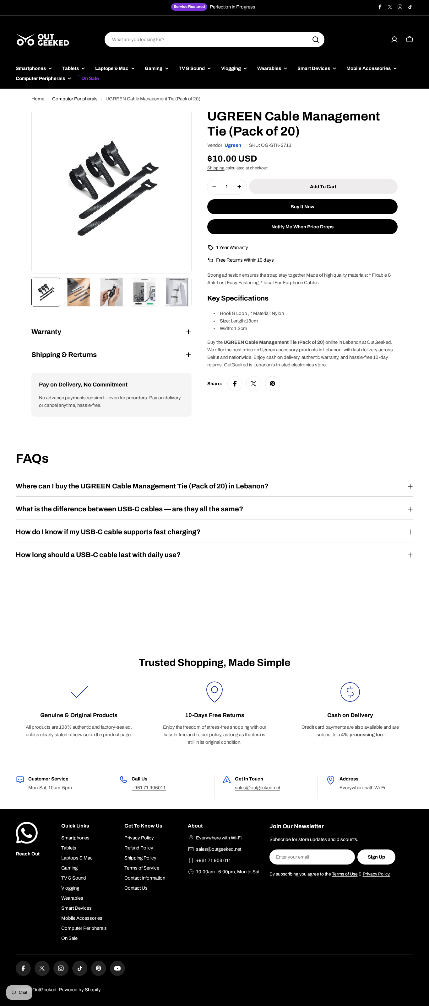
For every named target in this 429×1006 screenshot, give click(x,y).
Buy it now (302, 206)
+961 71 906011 (149, 787)
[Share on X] (253, 383)
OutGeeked (44, 989)
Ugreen (233, 145)
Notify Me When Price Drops (302, 226)
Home (37, 98)
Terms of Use (345, 874)
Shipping (216, 168)
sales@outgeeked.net (257, 787)
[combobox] (214, 39)
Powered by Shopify (80, 989)
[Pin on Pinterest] (272, 383)
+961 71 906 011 (213, 860)
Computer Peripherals (75, 98)
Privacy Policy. (376, 874)
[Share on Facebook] (234, 383)
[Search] (315, 39)
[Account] (394, 39)
